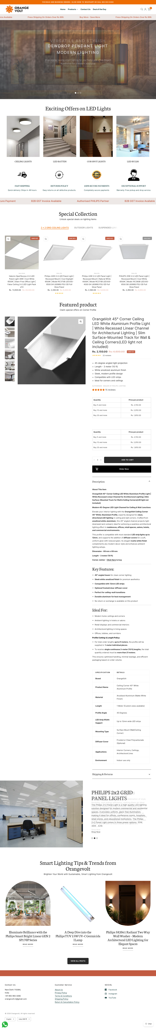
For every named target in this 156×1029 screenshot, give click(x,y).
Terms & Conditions (63, 996)
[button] (78, 74)
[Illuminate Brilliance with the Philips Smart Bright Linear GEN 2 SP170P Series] (28, 903)
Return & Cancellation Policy (67, 1002)
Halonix (22, 273)
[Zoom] (80, 321)
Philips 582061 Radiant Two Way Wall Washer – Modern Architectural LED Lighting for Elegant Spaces (128, 938)
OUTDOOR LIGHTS (83, 227)
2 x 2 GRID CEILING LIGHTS (55, 227)
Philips (59, 273)
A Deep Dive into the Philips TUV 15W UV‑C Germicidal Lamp (78, 936)
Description (98, 481)
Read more (28, 944)
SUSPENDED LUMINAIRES (111, 227)
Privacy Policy (61, 993)
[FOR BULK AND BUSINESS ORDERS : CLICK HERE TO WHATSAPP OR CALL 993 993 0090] (78, 2)
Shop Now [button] (95, 837)
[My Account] (145, 9)
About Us (59, 990)
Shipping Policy (61, 999)
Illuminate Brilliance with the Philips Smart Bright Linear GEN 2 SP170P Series (28, 936)
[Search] (142, 9)
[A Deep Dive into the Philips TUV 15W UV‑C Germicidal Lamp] (78, 903)
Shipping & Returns (102, 774)
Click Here (111, 560)
